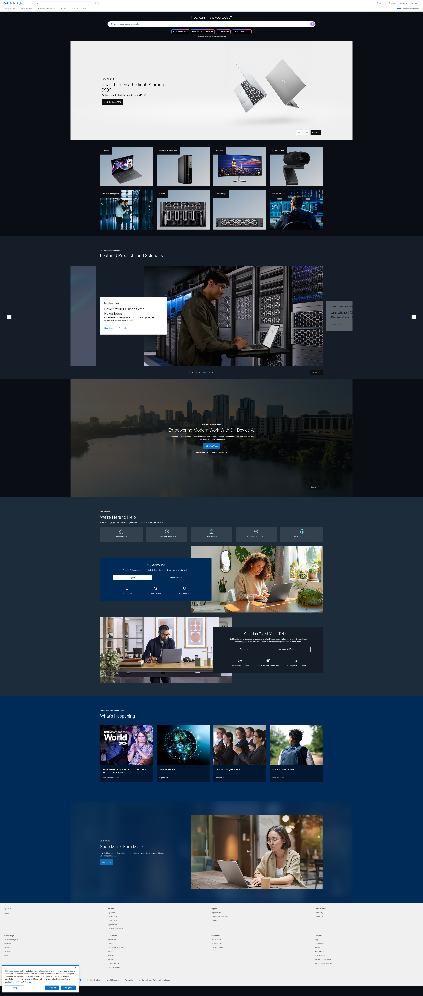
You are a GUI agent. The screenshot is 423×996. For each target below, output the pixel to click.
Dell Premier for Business (411, 9)
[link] (393, 3)
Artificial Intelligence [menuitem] (10, 9)
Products (7, 943)
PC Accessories (278, 150)
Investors (111, 951)
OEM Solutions (217, 943)
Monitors (219, 150)
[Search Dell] (96, 3)
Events (317, 947)
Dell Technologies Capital (116, 947)
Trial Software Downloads (324, 963)
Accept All (68, 988)
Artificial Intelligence (111, 194)
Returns (214, 921)
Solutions (7, 947)
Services (7, 951)
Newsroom (111, 955)
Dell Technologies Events (228, 769)
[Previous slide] (298, 132)
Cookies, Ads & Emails (94, 980)
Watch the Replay (109, 778)
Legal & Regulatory (113, 980)
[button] (382, 3)
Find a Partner (216, 940)
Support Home (216, 913)
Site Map (7, 913)
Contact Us (319, 917)
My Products (112, 925)
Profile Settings (113, 921)
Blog (316, 940)
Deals (6, 955)
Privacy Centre (320, 955)
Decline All (52, 988)
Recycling (111, 959)
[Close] (75, 967)
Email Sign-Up (319, 951)
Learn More (200, 452)
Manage (15, 988)
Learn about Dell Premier (286, 649)
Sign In (132, 578)
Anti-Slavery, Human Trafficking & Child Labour (154, 980)
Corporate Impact (114, 963)
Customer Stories (114, 967)
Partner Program (217, 947)
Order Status (112, 917)
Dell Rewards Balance (115, 928)
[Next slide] (307, 132)
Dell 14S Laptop (337, 327)
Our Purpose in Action (283, 769)
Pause (314, 132)
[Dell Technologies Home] (13, 3)
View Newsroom (167, 769)
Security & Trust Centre (323, 959)
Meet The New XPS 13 (112, 102)
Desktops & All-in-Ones (168, 150)
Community (319, 913)
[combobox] (64, 3)
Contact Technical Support (221, 917)
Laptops (106, 150)
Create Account (176, 578)
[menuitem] (27, 8)
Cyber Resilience (278, 194)
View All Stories (218, 452)
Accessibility (129, 980)
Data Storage (221, 194)
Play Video (213, 446)
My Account (112, 913)
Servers (162, 194)
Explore (162, 778)
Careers (110, 943)
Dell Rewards (319, 943)
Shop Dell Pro (109, 326)
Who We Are (112, 940)
